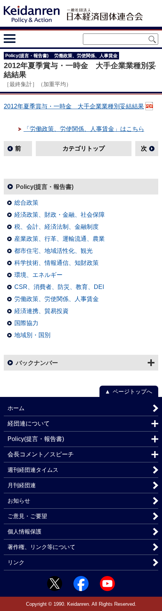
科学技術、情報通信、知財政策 (56, 263)
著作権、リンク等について (41, 547)
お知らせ (19, 500)
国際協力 (26, 323)
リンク (16, 562)
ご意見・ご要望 (27, 516)
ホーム (16, 408)
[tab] (23, 38)
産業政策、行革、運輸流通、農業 (59, 239)
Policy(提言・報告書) (44, 187)
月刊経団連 (22, 485)
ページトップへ (132, 391)
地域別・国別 (32, 335)
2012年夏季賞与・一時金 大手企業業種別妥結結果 (74, 106)
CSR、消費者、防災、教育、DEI (59, 287)
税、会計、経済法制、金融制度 (56, 226)
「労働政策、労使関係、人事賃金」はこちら (84, 129)
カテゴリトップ (84, 148)
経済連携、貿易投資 (41, 311)
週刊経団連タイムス (33, 470)
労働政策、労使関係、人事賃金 (56, 299)
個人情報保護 (24, 531)
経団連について (29, 423)
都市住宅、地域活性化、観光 (53, 251)
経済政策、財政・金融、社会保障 (59, 214)
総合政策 (26, 202)
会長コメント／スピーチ (41, 454)
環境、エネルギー (38, 275)
